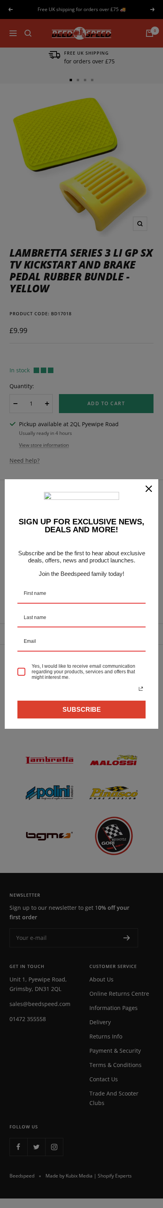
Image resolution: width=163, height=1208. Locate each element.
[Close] (148, 488)
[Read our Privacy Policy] (141, 689)
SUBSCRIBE (82, 709)
